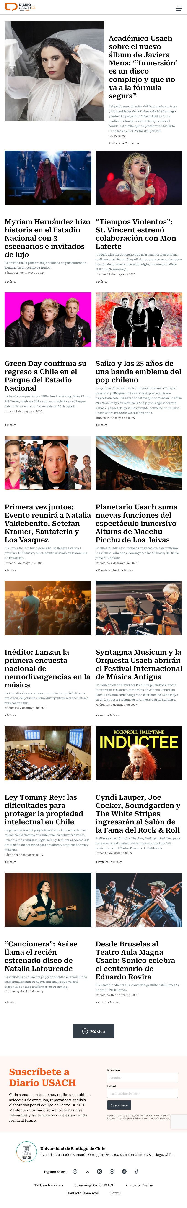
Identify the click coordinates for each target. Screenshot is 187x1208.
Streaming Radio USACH (94, 1185)
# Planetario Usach (107, 570)
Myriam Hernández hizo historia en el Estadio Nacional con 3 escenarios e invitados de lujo (48, 237)
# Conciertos (130, 143)
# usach (100, 715)
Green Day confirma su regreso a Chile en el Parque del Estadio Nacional (45, 375)
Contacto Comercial (82, 1192)
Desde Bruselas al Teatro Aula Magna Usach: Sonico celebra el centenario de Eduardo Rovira (135, 960)
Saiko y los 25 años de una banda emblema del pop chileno (138, 371)
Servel (116, 1192)
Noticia (12, 497)
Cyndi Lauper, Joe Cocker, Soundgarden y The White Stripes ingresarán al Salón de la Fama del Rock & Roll (138, 813)
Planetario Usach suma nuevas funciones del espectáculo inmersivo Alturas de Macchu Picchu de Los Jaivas (136, 523)
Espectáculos (107, 353)
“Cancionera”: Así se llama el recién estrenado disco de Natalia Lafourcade (41, 955)
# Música (114, 143)
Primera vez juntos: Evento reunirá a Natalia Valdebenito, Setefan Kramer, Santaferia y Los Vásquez (48, 523)
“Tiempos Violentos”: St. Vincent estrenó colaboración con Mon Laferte (136, 233)
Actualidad (14, 787)
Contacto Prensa (139, 1185)
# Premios (102, 862)
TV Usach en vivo (48, 1185)
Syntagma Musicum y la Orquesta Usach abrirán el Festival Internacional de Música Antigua (139, 663)
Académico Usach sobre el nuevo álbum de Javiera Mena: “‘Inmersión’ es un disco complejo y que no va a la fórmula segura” (143, 66)
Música (116, 24)
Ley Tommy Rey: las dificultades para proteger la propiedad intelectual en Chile (44, 809)
